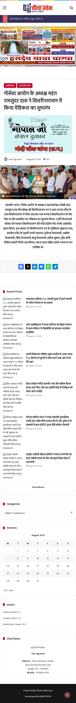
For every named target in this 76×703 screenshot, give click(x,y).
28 (8, 581)
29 (18, 581)
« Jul (5, 590)
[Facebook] (21, 266)
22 (18, 573)
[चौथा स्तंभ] (38, 7)
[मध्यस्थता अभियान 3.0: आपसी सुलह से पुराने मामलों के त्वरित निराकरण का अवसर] (13, 308)
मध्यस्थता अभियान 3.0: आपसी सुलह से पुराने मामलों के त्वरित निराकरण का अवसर (49, 301)
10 (38, 558)
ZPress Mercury (44, 690)
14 (8, 566)
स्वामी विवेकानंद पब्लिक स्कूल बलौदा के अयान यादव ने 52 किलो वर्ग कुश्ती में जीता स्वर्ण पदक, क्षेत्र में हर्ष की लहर (49, 358)
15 (18, 566)
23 (28, 573)
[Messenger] (41, 266)
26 (57, 573)
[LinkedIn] (34, 266)
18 (47, 566)
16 (28, 566)
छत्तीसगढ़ (10, 86)
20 (68, 566)
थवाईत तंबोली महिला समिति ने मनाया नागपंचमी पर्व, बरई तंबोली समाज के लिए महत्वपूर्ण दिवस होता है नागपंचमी (49, 458)
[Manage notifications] (67, 695)
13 (68, 558)
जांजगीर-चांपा (24, 86)
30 (28, 581)
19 (58, 566)
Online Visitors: (11, 612)
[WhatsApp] (48, 266)
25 (47, 573)
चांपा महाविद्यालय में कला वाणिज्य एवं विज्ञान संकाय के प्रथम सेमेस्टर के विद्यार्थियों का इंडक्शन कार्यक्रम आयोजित (49, 328)
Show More (38, 487)
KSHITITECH (45, 696)
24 (37, 573)
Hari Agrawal (15, 159)
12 (58, 558)
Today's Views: (10, 618)
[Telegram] (55, 266)
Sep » (11, 590)
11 (48, 558)
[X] (28, 266)
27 (68, 573)
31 (38, 581)
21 (8, 573)
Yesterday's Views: (12, 624)
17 (38, 566)
